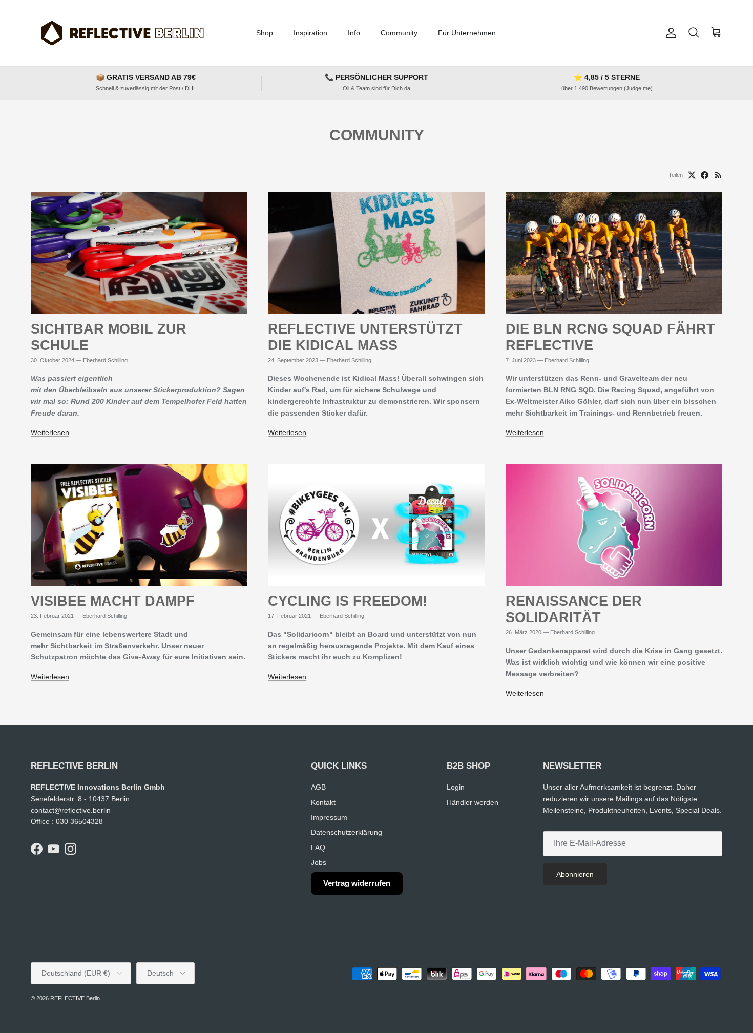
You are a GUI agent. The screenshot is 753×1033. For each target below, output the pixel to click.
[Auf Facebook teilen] (704, 175)
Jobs (318, 862)
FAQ (318, 847)
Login (456, 787)
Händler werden (472, 802)
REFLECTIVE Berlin (75, 998)
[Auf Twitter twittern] (692, 175)
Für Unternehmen (467, 33)
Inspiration (310, 33)
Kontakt (323, 802)
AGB (318, 787)
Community (399, 33)
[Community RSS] (718, 175)
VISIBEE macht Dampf (113, 601)
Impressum (329, 817)
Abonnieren (575, 874)
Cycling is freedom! (347, 601)
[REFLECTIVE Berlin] (122, 33)
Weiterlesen (50, 432)
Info (354, 33)
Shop (264, 33)
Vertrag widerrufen (356, 883)
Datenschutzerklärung (346, 832)
